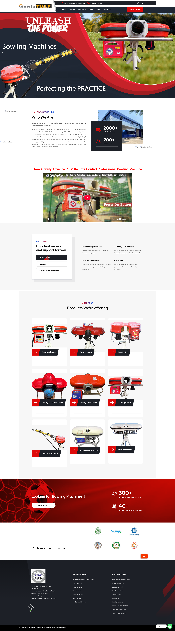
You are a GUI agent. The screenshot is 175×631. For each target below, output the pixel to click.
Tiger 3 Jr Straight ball (119, 609)
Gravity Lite (116, 598)
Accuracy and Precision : (124, 246)
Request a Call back (44, 505)
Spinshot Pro (77, 598)
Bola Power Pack (117, 587)
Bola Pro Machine (117, 591)
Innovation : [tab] (43, 264)
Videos (90, 9)
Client (98, 9)
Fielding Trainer (77, 583)
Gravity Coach (116, 594)
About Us (72, 9)
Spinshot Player (78, 594)
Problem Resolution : (91, 261)
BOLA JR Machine (118, 583)
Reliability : (119, 261)
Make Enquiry (135, 9)
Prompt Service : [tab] (44, 258)
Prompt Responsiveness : (92, 246)
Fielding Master (77, 587)
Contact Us (107, 9)
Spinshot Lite (77, 591)
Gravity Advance (117, 602)
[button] (2, 52)
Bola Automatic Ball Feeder (121, 579)
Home (64, 9)
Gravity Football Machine (120, 606)
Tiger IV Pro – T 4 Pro (119, 613)
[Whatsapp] (169, 626)
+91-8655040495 (96, 3)
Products (81, 9)
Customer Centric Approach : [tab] (49, 270)
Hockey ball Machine (79, 602)
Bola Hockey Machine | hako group (83, 579)
